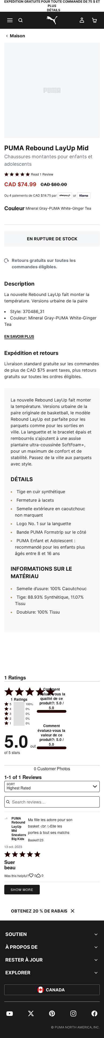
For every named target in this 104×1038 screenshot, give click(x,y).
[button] (19, 704)
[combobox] (52, 786)
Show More (22, 889)
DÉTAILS (53, 10)
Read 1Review (42, 174)
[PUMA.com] (52, 20)
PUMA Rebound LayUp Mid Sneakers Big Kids (18, 828)
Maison (17, 35)
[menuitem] (9, 1013)
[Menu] (9, 20)
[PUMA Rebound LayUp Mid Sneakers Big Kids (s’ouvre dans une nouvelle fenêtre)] (6, 830)
